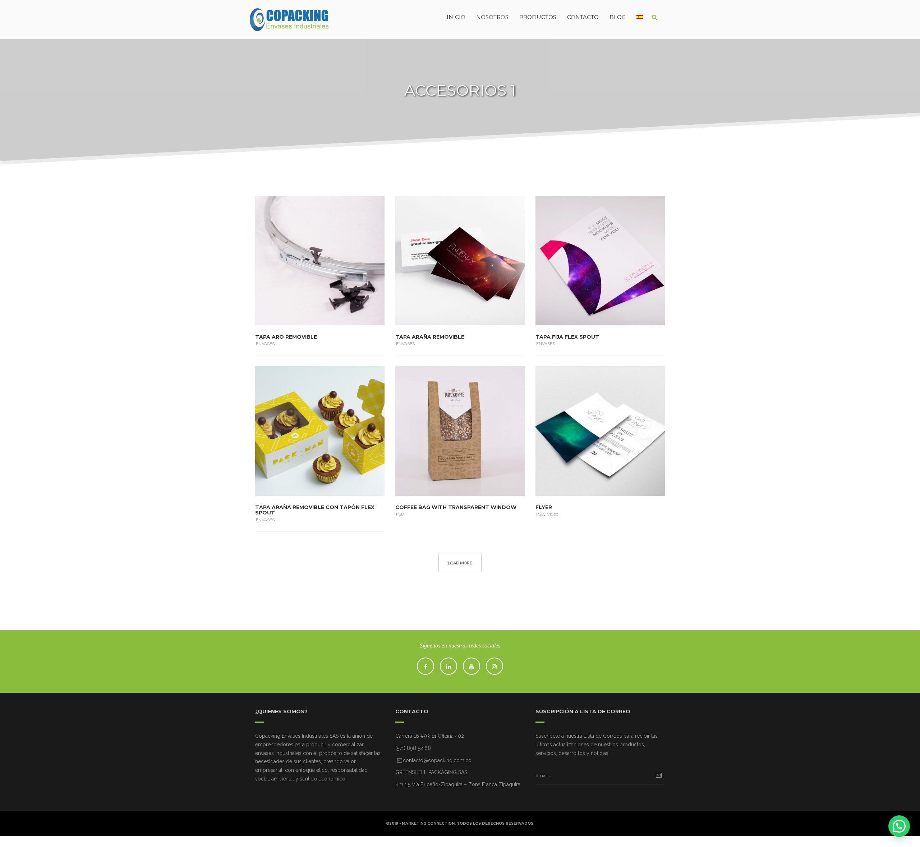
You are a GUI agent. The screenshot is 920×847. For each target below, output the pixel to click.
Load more (460, 563)
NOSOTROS (492, 17)
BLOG (618, 17)
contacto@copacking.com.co (437, 760)
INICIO (456, 17)
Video (552, 514)
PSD (400, 514)
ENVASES (265, 343)
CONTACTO (583, 17)
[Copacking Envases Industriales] (275, 17)
